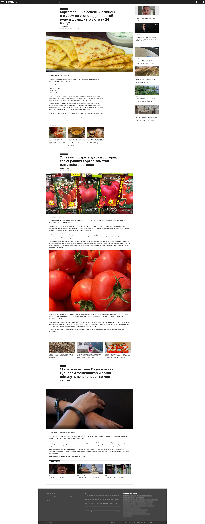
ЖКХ (150, 503)
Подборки (120, 2)
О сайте (113, 522)
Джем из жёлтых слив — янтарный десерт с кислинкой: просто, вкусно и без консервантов (57, 141)
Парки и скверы (142, 501)
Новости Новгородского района (131, 507)
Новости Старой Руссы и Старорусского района (135, 509)
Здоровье (125, 503)
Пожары (146, 503)
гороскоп (139, 503)
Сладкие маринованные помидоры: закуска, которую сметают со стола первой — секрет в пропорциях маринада (118, 355)
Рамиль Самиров (64, 26)
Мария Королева (64, 168)
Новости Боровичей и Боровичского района (134, 511)
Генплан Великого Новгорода (144, 495)
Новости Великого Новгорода (77, 456)
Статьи (83, 2)
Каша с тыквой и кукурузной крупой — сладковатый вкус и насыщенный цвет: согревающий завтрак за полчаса (76, 142)
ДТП (148, 499)
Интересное (54, 120)
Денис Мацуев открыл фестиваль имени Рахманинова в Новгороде (61, 476)
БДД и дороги (154, 499)
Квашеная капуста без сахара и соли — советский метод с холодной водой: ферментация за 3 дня (95, 141)
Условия (156, 522)
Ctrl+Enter (70, 496)
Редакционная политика (139, 522)
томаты (65, 334)
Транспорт (134, 501)
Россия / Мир (59, 2)
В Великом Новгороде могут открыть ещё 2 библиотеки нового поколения (117, 476)
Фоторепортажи (93, 2)
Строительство (127, 505)
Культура (139, 505)
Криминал (53, 456)
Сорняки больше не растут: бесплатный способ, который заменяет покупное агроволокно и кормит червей (89, 355)
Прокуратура (126, 501)
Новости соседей (46, 2)
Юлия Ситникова (64, 384)
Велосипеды (133, 503)
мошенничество (62, 456)
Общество (133, 495)
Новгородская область (31, 2)
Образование (150, 505)
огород (60, 334)
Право (144, 505)
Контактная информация (124, 522)
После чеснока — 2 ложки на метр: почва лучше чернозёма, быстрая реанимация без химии (61, 355)
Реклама (150, 522)
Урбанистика (143, 499)
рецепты (68, 120)
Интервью (104, 2)
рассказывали (59, 329)
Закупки (140, 513)
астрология (146, 513)
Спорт (133, 505)
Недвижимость (127, 515)
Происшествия (140, 497)
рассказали (58, 117)
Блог (77, 2)
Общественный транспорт (129, 513)
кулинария (61, 120)
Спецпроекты (69, 2)
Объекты (112, 2)
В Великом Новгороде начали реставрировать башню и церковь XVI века (88, 477)
